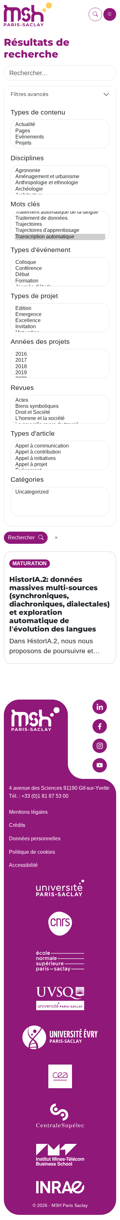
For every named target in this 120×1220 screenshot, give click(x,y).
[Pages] (60, 131)
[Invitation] (60, 327)
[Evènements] (60, 137)
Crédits (17, 825)
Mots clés (25, 204)
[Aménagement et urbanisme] (60, 177)
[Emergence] (60, 315)
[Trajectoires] (60, 224)
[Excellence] (60, 321)
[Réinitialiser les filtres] (56, 538)
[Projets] (60, 143)
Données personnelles (34, 838)
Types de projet (34, 295)
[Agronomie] (60, 171)
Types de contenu (38, 112)
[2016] (60, 354)
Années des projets (40, 341)
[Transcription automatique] (60, 237)
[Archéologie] (60, 189)
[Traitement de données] (60, 218)
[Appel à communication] (60, 446)
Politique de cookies (32, 852)
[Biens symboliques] (60, 406)
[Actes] (60, 400)
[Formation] (60, 281)
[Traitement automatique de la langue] (60, 212)
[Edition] (60, 308)
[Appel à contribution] (60, 452)
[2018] (60, 367)
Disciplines (27, 158)
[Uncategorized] (60, 492)
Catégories (27, 479)
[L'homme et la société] (60, 419)
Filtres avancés (29, 94)
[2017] (60, 360)
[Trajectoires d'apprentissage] (60, 230)
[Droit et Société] (60, 412)
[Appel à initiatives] (60, 459)
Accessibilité (23, 865)
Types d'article (33, 433)
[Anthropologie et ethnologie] (60, 183)
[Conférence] (60, 268)
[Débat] (60, 275)
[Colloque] (60, 262)
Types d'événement (40, 249)
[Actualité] (60, 125)
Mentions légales (28, 812)
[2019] (60, 373)
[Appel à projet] (60, 465)
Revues (22, 387)
